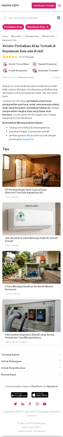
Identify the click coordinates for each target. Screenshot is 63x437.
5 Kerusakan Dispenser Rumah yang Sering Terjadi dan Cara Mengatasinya (29, 336)
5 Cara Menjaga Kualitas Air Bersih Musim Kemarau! (29, 288)
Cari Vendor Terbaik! (44, 5)
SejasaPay (28, 139)
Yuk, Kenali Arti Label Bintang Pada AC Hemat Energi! (31, 239)
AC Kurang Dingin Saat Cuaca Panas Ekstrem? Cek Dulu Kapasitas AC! (26, 191)
